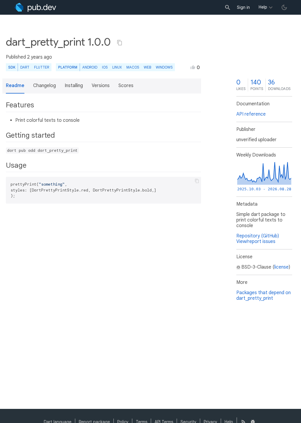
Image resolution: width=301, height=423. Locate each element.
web (147, 67)
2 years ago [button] (39, 57)
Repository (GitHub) (257, 236)
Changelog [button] (44, 86)
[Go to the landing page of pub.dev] (35, 7)
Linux (117, 67)
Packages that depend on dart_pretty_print (263, 295)
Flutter (41, 67)
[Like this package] (192, 67)
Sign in (243, 7)
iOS (105, 67)
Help (263, 7)
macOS (132, 67)
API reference (251, 114)
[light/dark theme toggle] (284, 7)
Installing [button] (74, 86)
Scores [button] (125, 86)
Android (89, 67)
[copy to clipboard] (197, 181)
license (281, 267)
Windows (164, 67)
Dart (24, 67)
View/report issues (255, 241)
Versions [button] (101, 86)
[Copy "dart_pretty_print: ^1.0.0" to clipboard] (120, 43)
